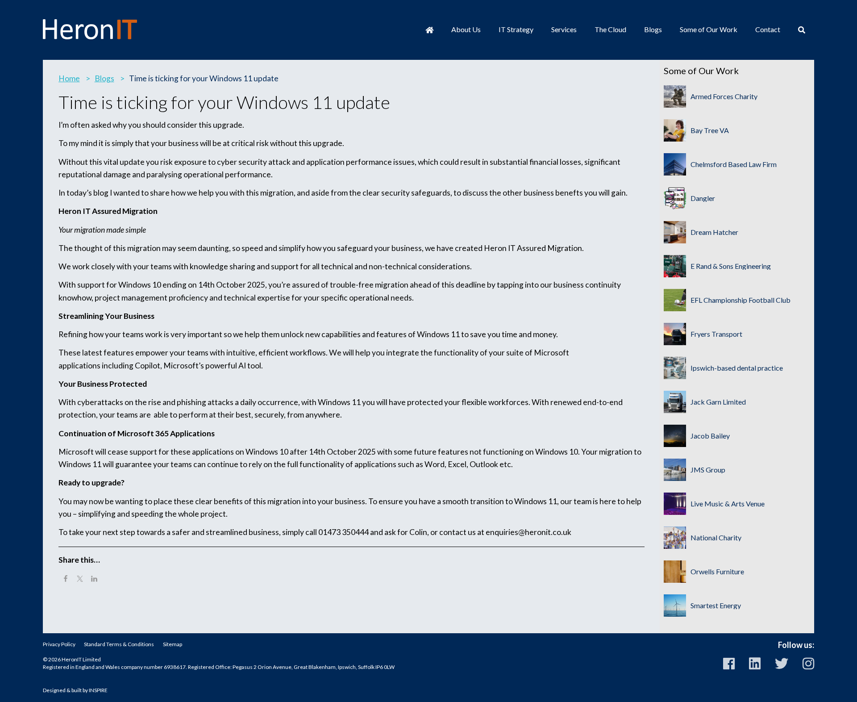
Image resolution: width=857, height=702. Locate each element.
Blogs (653, 29)
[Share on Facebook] (65, 579)
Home (69, 78)
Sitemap (172, 644)
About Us (466, 29)
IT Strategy (516, 29)
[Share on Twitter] (80, 579)
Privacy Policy (59, 644)
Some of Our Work (708, 29)
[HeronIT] (90, 29)
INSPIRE (98, 690)
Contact (767, 29)
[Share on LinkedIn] (94, 579)
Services (564, 29)
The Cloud (610, 29)
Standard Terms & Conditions (119, 644)
